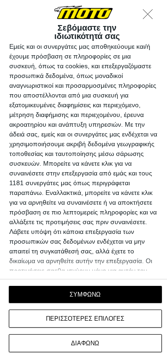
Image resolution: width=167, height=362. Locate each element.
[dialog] (83, 181)
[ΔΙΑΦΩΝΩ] (150, 16)
